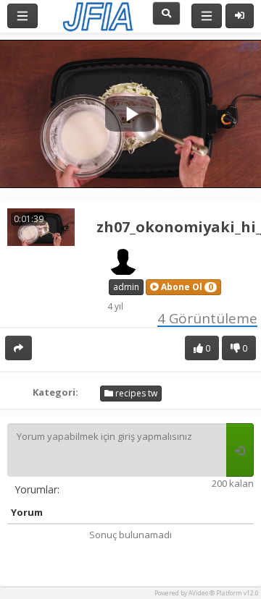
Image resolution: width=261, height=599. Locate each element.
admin (126, 287)
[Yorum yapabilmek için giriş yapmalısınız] (240, 450)
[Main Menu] (22, 16)
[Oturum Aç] (239, 16)
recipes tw (135, 393)
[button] (183, 287)
